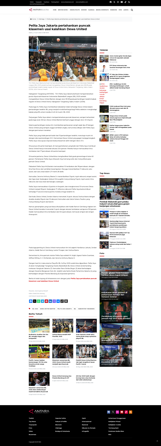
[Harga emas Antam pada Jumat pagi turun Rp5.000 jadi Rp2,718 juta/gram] (104, 118)
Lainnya (125, 10)
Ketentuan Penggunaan (117, 418)
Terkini (32, 2)
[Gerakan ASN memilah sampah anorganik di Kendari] (116, 334)
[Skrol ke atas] (157, 441)
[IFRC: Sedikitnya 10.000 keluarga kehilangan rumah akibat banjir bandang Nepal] (104, 93)
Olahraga (91, 10)
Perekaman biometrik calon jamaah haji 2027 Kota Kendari (115, 317)
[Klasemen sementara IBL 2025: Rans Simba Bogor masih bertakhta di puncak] (39, 379)
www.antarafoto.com (82, 2)
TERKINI (104, 50)
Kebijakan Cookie (114, 425)
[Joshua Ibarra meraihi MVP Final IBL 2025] (62, 325)
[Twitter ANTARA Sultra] (114, 2)
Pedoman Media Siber (116, 431)
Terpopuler (38, 2)
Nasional (85, 425)
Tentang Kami (55, 2)
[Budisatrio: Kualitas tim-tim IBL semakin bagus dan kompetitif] (39, 325)
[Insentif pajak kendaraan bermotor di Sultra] (116, 356)
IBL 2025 (35, 308)
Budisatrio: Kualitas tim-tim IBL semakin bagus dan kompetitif (38, 336)
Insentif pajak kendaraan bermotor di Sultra (113, 361)
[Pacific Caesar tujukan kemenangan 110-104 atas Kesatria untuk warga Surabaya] (39, 351)
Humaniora (113, 10)
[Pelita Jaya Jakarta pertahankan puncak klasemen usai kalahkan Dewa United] (116, 189)
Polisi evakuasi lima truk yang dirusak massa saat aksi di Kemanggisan (120, 108)
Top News (46, 2)
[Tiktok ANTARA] (125, 2)
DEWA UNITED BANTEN (47, 308)
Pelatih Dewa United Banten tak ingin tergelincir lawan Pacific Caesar (86, 362)
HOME (54, 10)
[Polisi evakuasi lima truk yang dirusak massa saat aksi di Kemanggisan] (104, 109)
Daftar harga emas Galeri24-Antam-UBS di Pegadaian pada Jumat (120, 127)
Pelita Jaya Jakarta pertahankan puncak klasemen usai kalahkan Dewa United (73, 19)
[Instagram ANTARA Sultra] (118, 2)
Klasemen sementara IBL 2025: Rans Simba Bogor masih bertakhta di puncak (38, 389)
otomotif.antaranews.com (37, 4)
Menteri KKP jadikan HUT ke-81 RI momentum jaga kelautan (120, 235)
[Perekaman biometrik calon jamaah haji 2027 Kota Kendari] (116, 312)
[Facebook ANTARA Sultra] (111, 2)
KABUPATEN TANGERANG (86, 308)
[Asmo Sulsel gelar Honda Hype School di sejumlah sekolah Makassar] (104, 58)
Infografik (85, 431)
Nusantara (32, 434)
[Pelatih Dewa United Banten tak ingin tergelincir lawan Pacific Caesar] (86, 351)
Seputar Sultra (63, 10)
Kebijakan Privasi (114, 421)
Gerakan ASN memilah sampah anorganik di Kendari (115, 339)
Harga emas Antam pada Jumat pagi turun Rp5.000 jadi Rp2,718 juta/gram (120, 118)
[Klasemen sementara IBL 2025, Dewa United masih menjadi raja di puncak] (62, 351)
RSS (109, 434)
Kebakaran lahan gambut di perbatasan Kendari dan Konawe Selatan (114, 294)
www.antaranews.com (67, 2)
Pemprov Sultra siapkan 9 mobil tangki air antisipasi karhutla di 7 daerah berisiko (120, 213)
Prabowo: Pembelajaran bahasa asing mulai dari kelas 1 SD (120, 244)
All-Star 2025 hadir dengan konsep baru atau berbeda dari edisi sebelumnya (85, 378)
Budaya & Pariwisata (102, 10)
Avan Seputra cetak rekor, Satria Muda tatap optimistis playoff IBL (86, 336)
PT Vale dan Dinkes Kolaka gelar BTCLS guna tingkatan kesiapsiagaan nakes (120, 76)
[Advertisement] (63, 231)
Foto (102, 253)
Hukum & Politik (75, 10)
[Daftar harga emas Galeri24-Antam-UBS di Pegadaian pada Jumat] (104, 128)
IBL (75, 308)
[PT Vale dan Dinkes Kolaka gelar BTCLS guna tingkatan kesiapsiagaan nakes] (104, 77)
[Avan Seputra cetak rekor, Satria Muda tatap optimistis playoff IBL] (86, 325)
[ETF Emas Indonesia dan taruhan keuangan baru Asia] (104, 68)
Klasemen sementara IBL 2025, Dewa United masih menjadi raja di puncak (61, 362)
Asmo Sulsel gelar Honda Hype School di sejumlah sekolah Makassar (120, 58)
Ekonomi (84, 10)
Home (34, 19)
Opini (120, 10)
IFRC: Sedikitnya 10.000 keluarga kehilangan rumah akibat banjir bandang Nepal (120, 86)
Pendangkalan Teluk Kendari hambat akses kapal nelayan (115, 274)
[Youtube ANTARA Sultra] (122, 2)
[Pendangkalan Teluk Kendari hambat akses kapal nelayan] (116, 269)
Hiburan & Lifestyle (88, 428)
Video (31, 431)
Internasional (86, 421)
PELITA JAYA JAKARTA (64, 308)
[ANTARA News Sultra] (39, 10)
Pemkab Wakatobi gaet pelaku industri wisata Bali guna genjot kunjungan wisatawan (115, 204)
